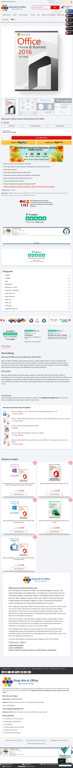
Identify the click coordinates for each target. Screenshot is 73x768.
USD (70, 15)
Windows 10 (11, 195)
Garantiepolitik (8, 724)
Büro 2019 (58, 193)
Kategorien (23, 15)
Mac (15, 193)
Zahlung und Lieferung (10, 730)
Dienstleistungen (48, 15)
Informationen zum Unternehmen (13, 718)
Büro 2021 (64, 193)
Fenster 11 (19, 195)
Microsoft (20, 193)
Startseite (6, 15)
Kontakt (5, 19)
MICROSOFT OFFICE (30, 193)
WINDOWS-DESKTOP (29, 195)
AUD (70, 28)
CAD (70, 19)
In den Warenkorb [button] (19, 494)
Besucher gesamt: (55, 668)
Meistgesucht (41, 193)
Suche (55, 7)
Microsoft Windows (12, 290)
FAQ (38, 15)
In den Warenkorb (41, 138)
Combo (7, 275)
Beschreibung (5, 346)
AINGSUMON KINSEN (7, 764)
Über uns (60, 15)
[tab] (5, 346)
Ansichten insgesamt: (38, 668)
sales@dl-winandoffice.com (8, 1)
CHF (70, 32)
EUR (70, 11)
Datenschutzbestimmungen (12, 732)
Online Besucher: (6, 668)
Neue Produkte (49, 193)
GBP (70, 24)
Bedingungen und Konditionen (12, 721)
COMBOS (11, 193)
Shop (15, 15)
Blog (33, 15)
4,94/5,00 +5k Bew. (30, 766)
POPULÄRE (4, 195)
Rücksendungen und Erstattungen (14, 727)
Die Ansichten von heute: (21, 668)
